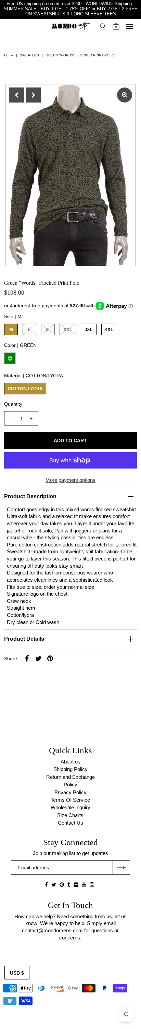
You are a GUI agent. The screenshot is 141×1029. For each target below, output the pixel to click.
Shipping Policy (70, 769)
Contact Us (70, 823)
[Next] (33, 95)
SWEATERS (29, 55)
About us (70, 761)
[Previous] (16, 95)
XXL (67, 329)
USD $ (17, 973)
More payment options (70, 480)
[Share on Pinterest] (50, 658)
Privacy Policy (70, 792)
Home (8, 55)
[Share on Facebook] (27, 658)
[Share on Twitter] (38, 658)
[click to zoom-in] (124, 95)
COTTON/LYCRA (25, 388)
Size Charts (70, 815)
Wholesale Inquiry (70, 807)
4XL (109, 329)
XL (48, 329)
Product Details (24, 639)
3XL (89, 329)
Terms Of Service (70, 800)
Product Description (30, 496)
